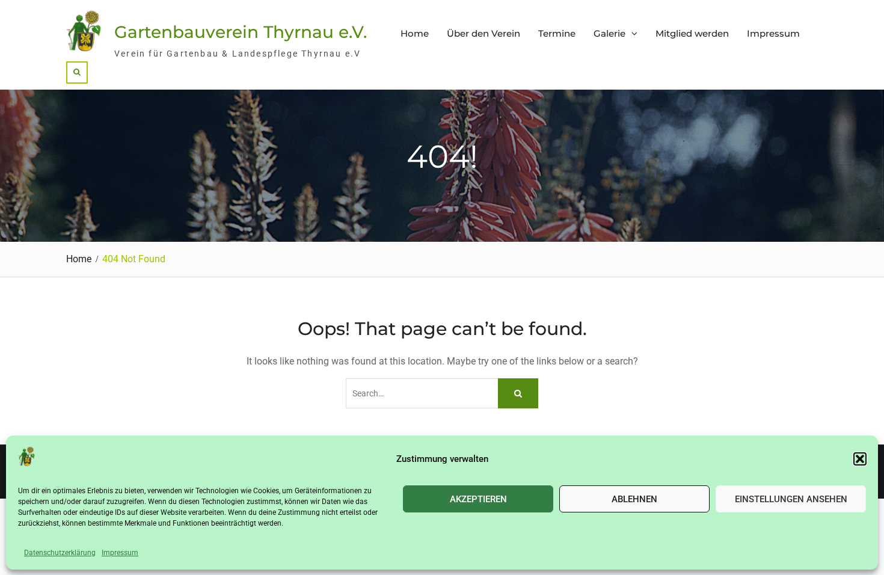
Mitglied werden (692, 33)
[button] (860, 459)
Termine (557, 33)
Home (415, 33)
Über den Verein (483, 33)
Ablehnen (634, 498)
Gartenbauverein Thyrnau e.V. (240, 32)
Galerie (609, 33)
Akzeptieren (478, 498)
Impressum (120, 553)
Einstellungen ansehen (791, 498)
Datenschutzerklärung (60, 553)
